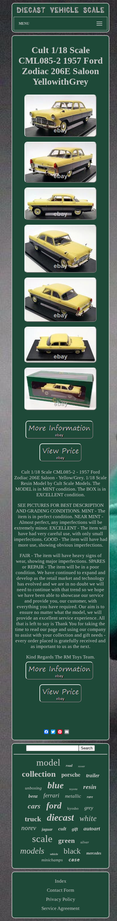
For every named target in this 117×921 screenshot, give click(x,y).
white (88, 818)
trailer (92, 775)
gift (75, 829)
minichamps (52, 860)
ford (54, 805)
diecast (60, 817)
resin (89, 786)
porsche (70, 774)
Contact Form (60, 890)
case (74, 859)
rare (90, 797)
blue (55, 785)
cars (34, 806)
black (72, 851)
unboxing (33, 788)
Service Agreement (60, 908)
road (69, 766)
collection (39, 773)
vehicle (54, 854)
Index (60, 881)
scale (42, 838)
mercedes (93, 853)
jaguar (47, 829)
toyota (73, 789)
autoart (91, 829)
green (66, 840)
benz (33, 796)
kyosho (73, 808)
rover (81, 766)
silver (84, 842)
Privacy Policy (60, 899)
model (48, 762)
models (32, 850)
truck (33, 819)
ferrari (51, 795)
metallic (73, 796)
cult (62, 829)
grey (88, 807)
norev (28, 828)
